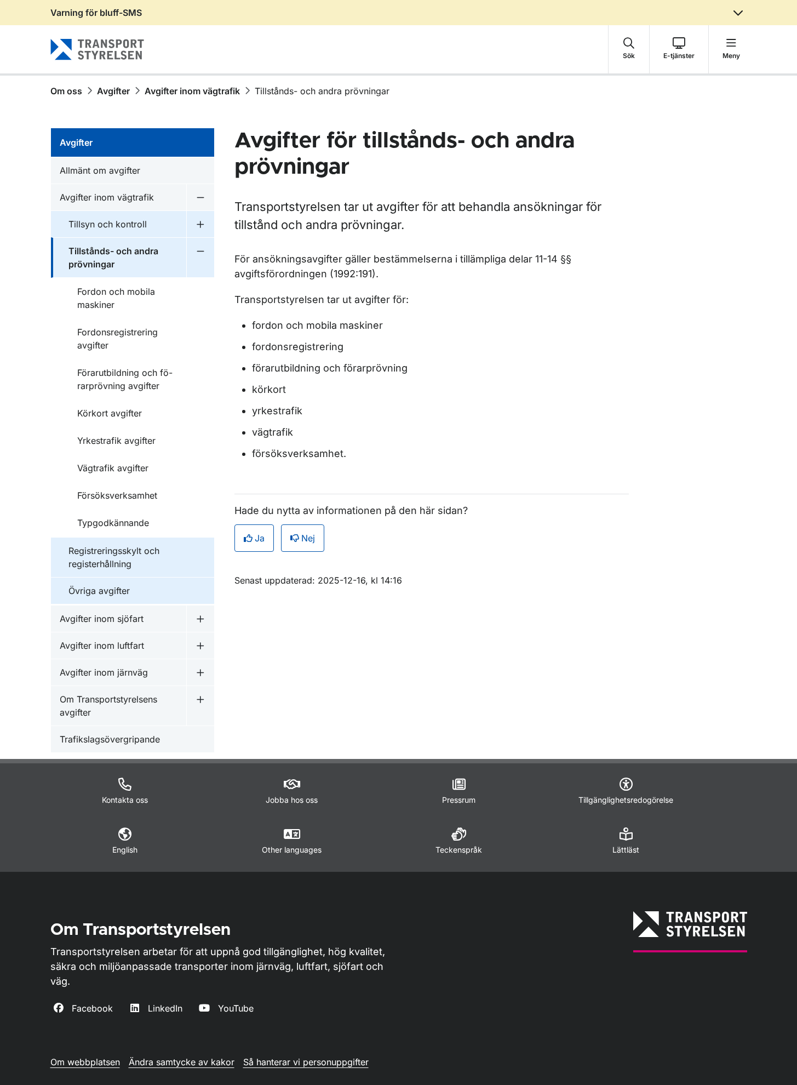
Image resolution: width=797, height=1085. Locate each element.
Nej (308, 538)
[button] (629, 49)
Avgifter (113, 90)
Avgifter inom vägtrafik (192, 90)
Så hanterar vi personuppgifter (306, 1062)
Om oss (66, 90)
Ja (260, 538)
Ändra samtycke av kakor (181, 1062)
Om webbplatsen (85, 1062)
